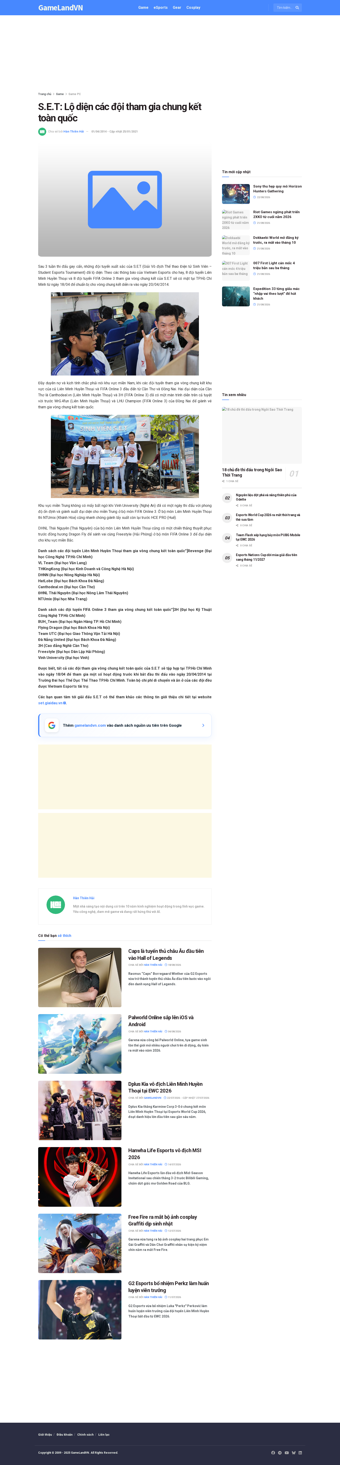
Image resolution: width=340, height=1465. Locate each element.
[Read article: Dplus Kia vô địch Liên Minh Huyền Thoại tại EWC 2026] (79, 1110)
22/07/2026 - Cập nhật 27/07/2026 (187, 1097)
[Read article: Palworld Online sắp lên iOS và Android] (79, 1044)
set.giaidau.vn (50, 703)
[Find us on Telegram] (280, 1453)
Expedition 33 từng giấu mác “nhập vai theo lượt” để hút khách (276, 294)
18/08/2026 (174, 964)
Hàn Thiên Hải (73, 131)
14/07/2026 (174, 1164)
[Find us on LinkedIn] (300, 1453)
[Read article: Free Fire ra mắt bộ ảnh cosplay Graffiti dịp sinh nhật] (79, 1243)
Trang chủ (44, 94)
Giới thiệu (45, 1434)
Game (143, 7)
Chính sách (85, 1434)
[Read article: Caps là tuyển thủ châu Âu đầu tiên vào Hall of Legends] (79, 977)
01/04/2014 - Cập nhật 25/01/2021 (114, 131)
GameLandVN (60, 8)
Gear (177, 7)
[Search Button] (297, 7)
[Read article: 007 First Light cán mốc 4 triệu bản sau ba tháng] (236, 271)
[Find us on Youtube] (287, 1453)
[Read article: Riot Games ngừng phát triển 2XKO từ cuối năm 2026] (236, 220)
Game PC (74, 94)
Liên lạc (104, 1434)
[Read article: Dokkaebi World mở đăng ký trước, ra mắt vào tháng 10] (236, 245)
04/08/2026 (174, 1031)
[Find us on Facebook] (273, 1453)
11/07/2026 (174, 1297)
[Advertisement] (170, 54)
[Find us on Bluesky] (294, 1453)
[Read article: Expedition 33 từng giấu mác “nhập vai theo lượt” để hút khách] (236, 296)
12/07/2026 (174, 1230)
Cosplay (193, 7)
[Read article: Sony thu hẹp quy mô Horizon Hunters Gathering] (236, 194)
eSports (161, 7)
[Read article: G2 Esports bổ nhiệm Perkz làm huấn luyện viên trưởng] (79, 1309)
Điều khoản (65, 1434)
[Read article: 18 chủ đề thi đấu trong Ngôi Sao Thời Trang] (262, 435)
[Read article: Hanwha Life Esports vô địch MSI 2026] (79, 1176)
